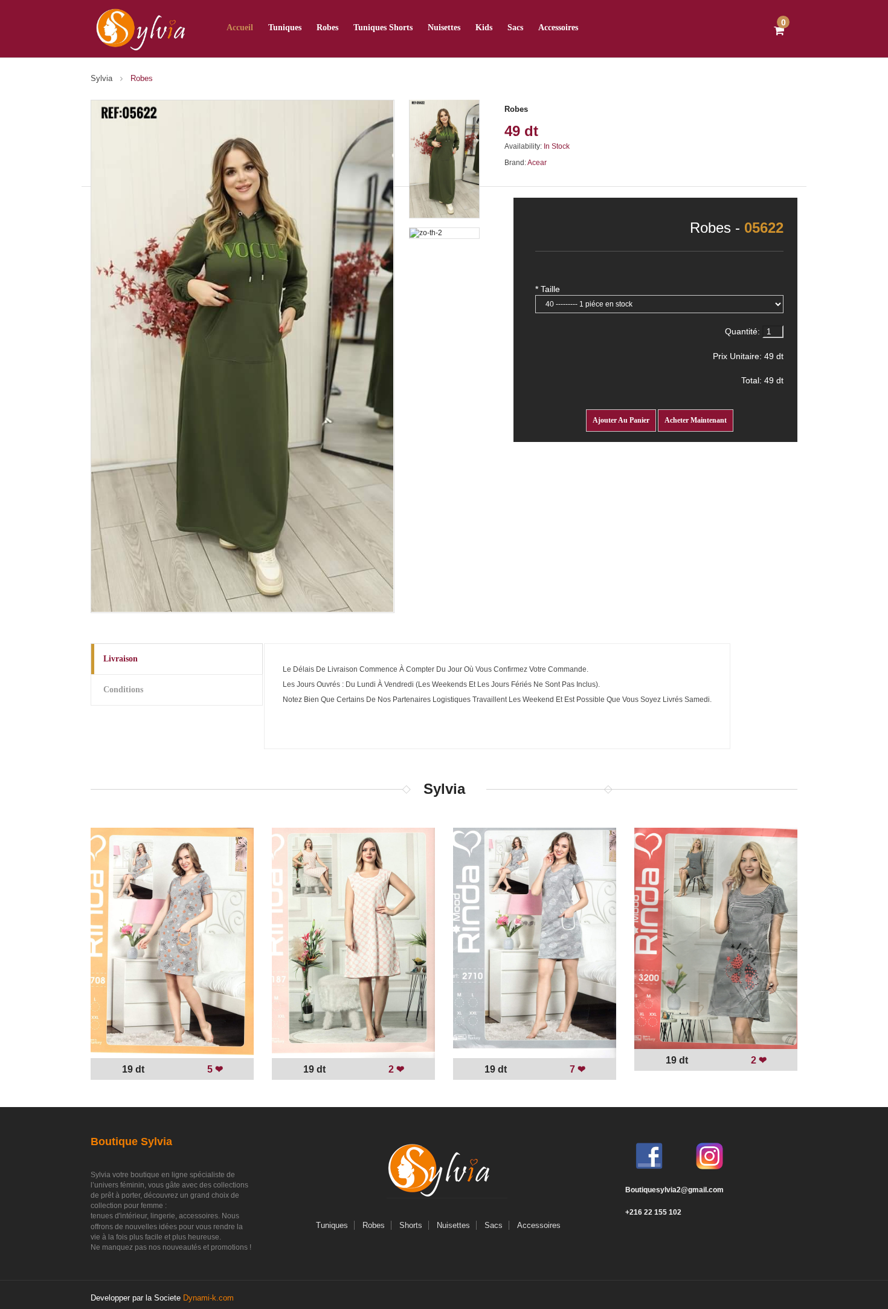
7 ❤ (577, 1069)
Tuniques (284, 27)
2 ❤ (396, 1069)
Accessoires (558, 27)
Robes (516, 109)
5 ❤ (215, 1069)
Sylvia (101, 78)
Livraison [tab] (120, 658)
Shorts (410, 1225)
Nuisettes (444, 27)
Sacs (515, 27)
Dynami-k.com (208, 1297)
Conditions (123, 689)
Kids (483, 27)
